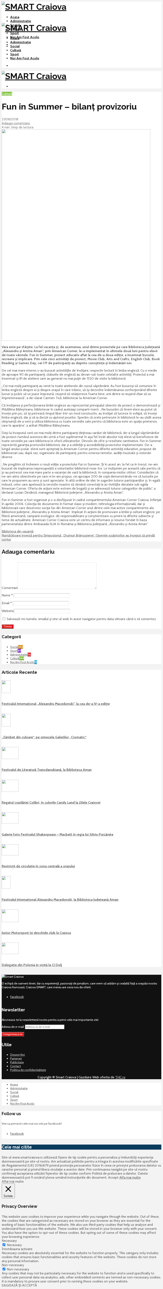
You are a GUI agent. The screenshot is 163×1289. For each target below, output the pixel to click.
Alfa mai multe (130, 1177)
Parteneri (16, 1058)
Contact (15, 1066)
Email (7, 603)
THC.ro (120, 1077)
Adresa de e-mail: (13, 1027)
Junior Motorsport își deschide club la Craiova (36, 933)
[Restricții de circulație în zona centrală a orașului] (10, 854)
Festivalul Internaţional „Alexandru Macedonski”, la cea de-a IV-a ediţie (56, 704)
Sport (14, 33)
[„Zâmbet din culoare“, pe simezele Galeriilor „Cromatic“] (6, 725)
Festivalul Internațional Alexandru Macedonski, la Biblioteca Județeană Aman (60, 900)
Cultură (15, 50)
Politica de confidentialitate (28, 1070)
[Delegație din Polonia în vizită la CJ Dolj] (10, 953)
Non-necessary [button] (13, 1265)
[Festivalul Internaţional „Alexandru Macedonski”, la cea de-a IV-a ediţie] (6, 692)
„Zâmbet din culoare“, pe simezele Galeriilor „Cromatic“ (44, 737)
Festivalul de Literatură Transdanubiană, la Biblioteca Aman (47, 770)
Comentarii (10, 588)
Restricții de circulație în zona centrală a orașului (38, 866)
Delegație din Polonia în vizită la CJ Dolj (32, 965)
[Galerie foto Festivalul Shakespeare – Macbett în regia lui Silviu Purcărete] (10, 822)
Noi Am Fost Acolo (24, 37)
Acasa (14, 17)
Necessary (14, 1245)
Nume (7, 595)
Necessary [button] (9, 1241)
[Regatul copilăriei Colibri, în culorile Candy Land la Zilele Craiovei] (10, 791)
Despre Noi (17, 1055)
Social (15, 46)
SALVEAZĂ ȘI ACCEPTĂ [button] (19, 1285)
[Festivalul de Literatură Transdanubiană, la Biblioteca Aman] (10, 758)
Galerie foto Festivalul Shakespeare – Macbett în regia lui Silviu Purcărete (57, 834)
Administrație (20, 21)
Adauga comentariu (16, 123)
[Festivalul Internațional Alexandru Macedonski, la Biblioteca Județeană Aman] (6, 888)
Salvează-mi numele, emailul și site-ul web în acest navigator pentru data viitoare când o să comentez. (81, 619)
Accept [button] (113, 1177)
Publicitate (17, 1062)
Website (8, 611)
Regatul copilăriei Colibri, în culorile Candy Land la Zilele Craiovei (51, 802)
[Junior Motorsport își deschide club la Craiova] (10, 921)
